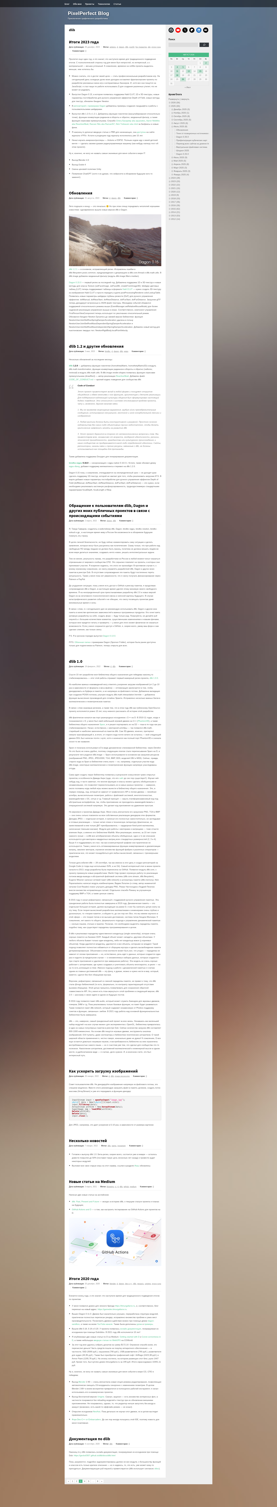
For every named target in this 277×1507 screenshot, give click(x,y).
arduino (113, 47)
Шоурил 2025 (182, 150)
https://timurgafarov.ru (125, 1306)
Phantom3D (143, 721)
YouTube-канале (105, 1324)
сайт (121, 778)
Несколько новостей (88, 1140)
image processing (122, 1076)
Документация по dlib (89, 1438)
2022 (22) (175, 185)
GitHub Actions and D (81, 1209)
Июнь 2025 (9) (180, 157)
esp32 (131, 47)
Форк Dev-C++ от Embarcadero (86, 1419)
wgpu (126, 351)
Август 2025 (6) (181, 123)
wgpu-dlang (74, 466)
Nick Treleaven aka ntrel (127, 124)
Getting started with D (130, 1337)
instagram (121, 1146)
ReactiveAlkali (122, 376)
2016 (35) (175, 205)
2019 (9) (175, 195)
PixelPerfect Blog (88, 13)
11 (177, 71)
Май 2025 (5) (180, 161)
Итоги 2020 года (84, 1278)
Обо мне (77, 4)
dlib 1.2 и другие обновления (96, 346)
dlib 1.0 (75, 661)
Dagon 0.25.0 (182, 154)
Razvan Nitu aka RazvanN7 (102, 124)
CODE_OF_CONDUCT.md (81, 379)
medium (133, 1187)
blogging (110, 1187)
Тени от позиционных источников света (195, 133)
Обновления (80, 193)
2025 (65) (175, 106)
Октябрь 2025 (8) (182, 116)
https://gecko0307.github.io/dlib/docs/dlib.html (94, 1455)
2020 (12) (175, 192)
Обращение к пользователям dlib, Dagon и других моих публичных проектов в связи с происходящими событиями (109, 510)
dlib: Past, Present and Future (85, 1201)
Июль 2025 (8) (180, 126)
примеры (148, 1324)
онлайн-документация (130, 1329)
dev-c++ (128, 1284)
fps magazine (141, 47)
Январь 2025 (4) (181, 174)
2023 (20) (175, 181)
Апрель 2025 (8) (181, 164)
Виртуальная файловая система (191, 147)
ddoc (157, 1468)
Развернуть (174, 99)
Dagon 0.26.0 (182, 137)
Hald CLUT (127, 289)
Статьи (117, 4)
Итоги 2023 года (84, 42)
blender (113, 1284)
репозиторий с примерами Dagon (90, 106)
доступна (141, 132)
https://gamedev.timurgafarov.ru (112, 1309)
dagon (121, 47)
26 (183, 79)
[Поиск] (204, 45)
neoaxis (140, 1284)
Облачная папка (82, 642)
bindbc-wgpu (75, 463)
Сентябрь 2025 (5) (182, 120)
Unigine (100, 1397)
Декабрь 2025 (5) (182, 109)
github (126, 1187)
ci (115, 1187)
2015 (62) (175, 209)
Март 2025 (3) (180, 167)
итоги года (156, 47)
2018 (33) (175, 198)
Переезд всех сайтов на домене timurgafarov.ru (198, 143)
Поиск (172, 39)
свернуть (185, 99)
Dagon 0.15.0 (75, 282)
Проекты (89, 4)
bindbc (107, 351)
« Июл (188, 87)
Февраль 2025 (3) (182, 171)
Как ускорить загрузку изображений (103, 1071)
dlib (126, 47)
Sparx (102, 724)
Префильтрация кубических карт (191, 140)
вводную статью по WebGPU (107, 1340)
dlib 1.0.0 (154, 678)
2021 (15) (175, 188)
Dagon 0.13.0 (109, 636)
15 (200, 71)
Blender (82, 1382)
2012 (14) (175, 219)
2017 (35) (175, 202)
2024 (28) (175, 178)
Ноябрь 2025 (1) (181, 113)
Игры (136, 1166)
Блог (67, 4)
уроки (139, 1324)
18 (177, 75)
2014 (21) (175, 212)
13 (189, 71)
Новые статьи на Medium (92, 1181)
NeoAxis (96, 1411)
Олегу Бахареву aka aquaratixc (130, 121)
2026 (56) (175, 102)
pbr (149, 47)
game (114, 1146)
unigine (148, 1284)
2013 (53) (175, 215)
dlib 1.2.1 (73, 269)
